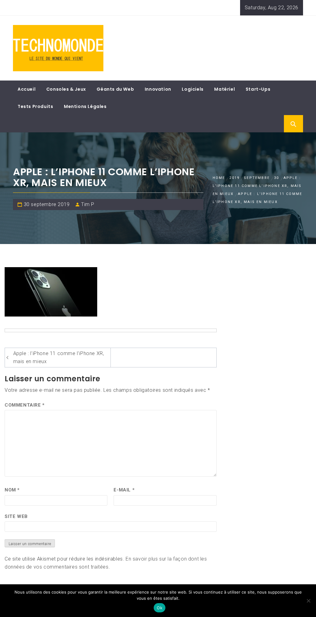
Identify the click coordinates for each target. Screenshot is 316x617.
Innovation (158, 89)
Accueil (26, 89)
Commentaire (25, 405)
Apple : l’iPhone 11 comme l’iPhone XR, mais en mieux (58, 357)
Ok (159, 607)
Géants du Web (115, 89)
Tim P (87, 204)
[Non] (308, 601)
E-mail (124, 490)
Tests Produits (35, 106)
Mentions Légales (85, 106)
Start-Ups (258, 89)
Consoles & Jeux (66, 89)
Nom (12, 490)
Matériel (224, 89)
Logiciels (192, 89)
